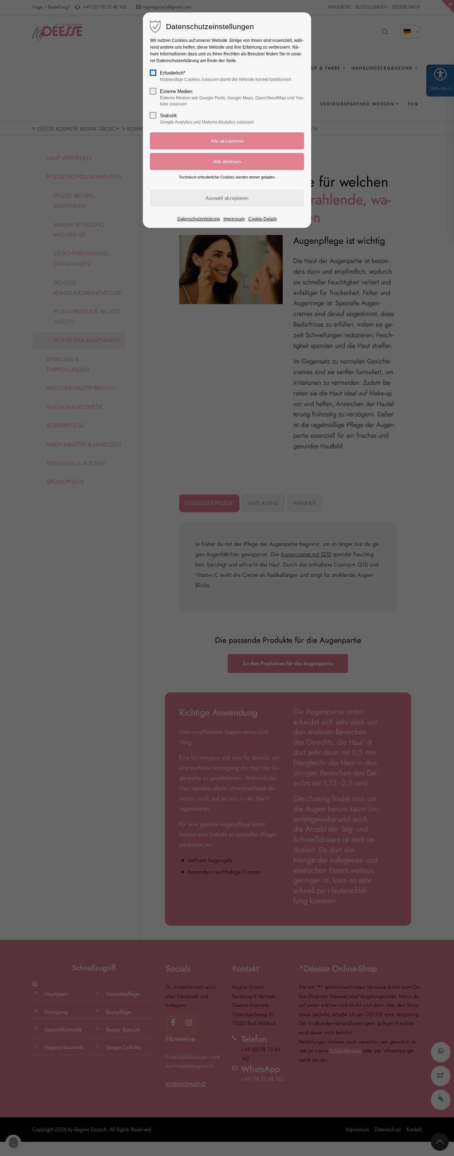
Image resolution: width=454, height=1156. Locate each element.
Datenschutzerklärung (198, 219)
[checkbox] (153, 73)
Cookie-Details (262, 219)
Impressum (234, 219)
